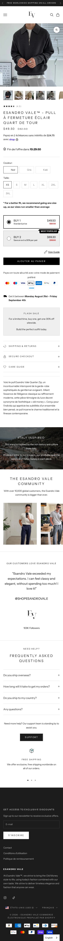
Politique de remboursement (18, 858)
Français (48, 907)
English (49, 937)
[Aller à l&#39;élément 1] (8, 95)
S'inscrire (16, 835)
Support (31, 737)
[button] (31, 222)
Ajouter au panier (31, 261)
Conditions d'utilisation (15, 853)
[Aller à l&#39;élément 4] (40, 95)
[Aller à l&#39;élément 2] (19, 95)
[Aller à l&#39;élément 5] (51, 95)
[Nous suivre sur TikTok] (13, 897)
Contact (7, 847)
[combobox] (52, 937)
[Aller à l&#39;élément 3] (29, 95)
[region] (31, 761)
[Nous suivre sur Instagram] (5, 897)
